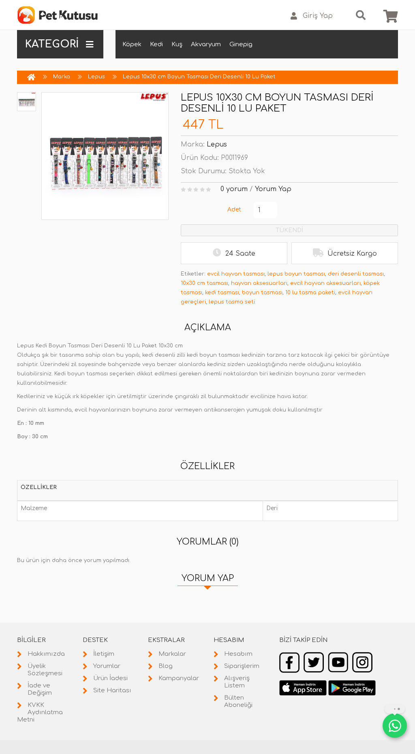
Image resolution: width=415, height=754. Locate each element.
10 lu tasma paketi (310, 292)
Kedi (156, 44)
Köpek (131, 44)
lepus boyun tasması (296, 274)
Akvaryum (206, 44)
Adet (234, 210)
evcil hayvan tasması (236, 274)
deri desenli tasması (356, 274)
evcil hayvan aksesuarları (325, 283)
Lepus (96, 77)
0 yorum (234, 189)
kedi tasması (222, 292)
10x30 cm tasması (204, 283)
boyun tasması (262, 292)
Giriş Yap (318, 15)
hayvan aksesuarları (259, 283)
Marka (61, 77)
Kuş (176, 44)
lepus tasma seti (232, 302)
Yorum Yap (273, 189)
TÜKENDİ (289, 230)
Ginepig (240, 44)
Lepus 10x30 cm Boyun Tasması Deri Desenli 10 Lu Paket (199, 77)
